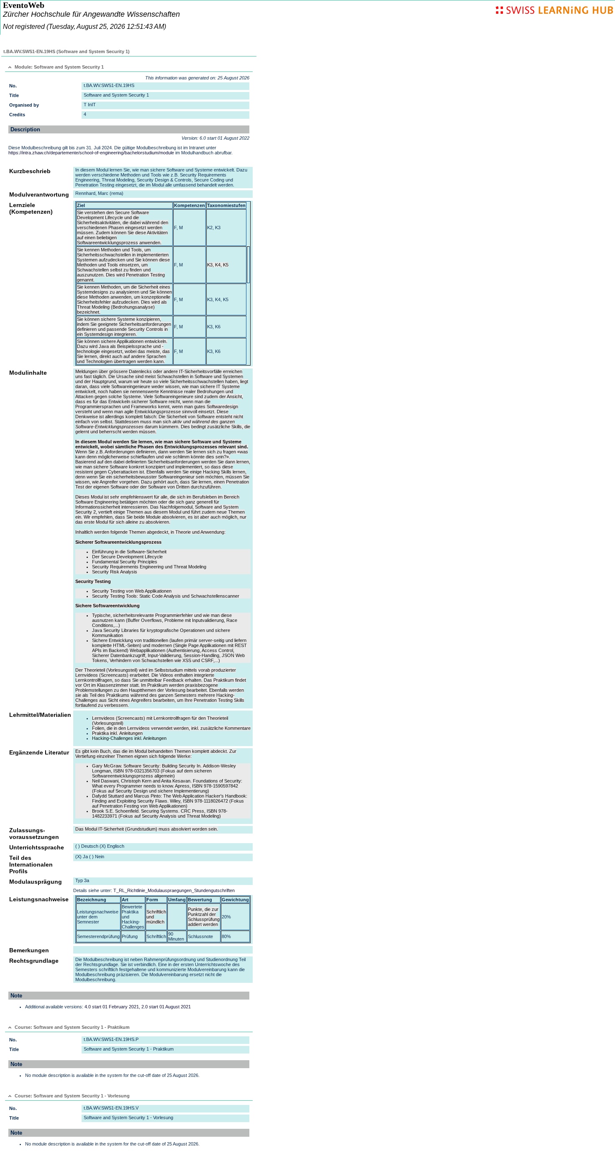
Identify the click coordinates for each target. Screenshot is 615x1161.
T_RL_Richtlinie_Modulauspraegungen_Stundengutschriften (174, 890)
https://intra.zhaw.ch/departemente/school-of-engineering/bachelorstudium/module (91, 152)
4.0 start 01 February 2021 (112, 1006)
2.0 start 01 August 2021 (166, 1006)
